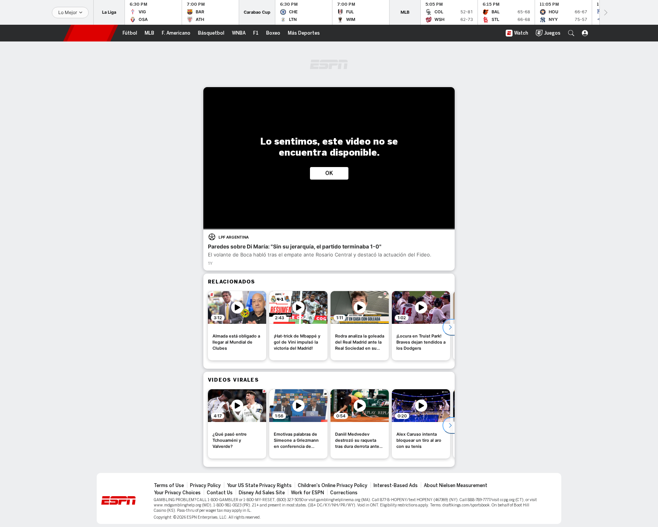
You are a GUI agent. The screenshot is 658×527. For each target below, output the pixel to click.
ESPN (90, 33)
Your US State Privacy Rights (259, 485)
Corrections (344, 492)
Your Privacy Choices (177, 492)
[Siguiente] (605, 12)
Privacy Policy (205, 485)
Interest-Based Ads (396, 485)
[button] (571, 33)
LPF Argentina (234, 237)
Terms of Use (169, 485)
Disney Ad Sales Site (262, 492)
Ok (329, 173)
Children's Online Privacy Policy (332, 485)
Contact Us (220, 492)
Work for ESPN (307, 492)
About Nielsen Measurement (455, 485)
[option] (237, 325)
